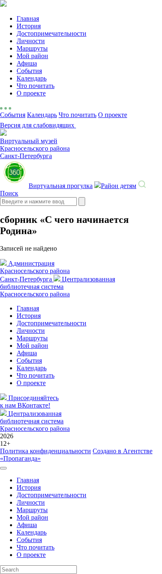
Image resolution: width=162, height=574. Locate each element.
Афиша (27, 63)
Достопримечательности (51, 33)
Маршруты (32, 48)
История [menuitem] (29, 487)
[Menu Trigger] (3, 468)
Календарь (32, 78)
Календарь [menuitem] (32, 532)
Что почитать (35, 85)
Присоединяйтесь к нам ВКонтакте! (29, 401)
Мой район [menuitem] (32, 517)
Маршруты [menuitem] (32, 509)
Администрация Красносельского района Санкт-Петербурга (35, 271)
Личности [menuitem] (31, 502)
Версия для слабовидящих (38, 125)
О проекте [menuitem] (31, 554)
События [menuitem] (29, 539)
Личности (31, 40)
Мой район (32, 55)
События (29, 70)
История (29, 25)
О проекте (31, 93)
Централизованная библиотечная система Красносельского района (57, 287)
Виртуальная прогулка (61, 185)
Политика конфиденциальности (45, 450)
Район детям (118, 185)
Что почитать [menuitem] (35, 547)
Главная (28, 18)
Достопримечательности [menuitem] (51, 494)
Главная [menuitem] (28, 480)
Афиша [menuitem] (27, 524)
